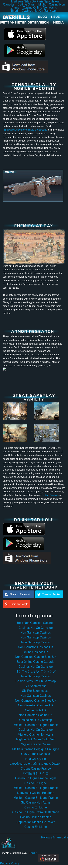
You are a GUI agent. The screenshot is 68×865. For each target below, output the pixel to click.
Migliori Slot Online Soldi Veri (35, 739)
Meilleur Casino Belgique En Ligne (35, 749)
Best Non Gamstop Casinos (35, 622)
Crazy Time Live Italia (35, 754)
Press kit (33, 853)
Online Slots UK (35, 710)
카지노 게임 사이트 (36, 773)
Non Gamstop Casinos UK (35, 647)
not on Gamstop (51, 495)
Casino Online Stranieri (35, 817)
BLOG (42, 16)
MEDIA (58, 22)
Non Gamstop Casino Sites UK (35, 656)
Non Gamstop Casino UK (36, 715)
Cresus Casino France (36, 768)
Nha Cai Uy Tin (35, 758)
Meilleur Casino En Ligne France (36, 724)
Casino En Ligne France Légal (35, 778)
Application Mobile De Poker (35, 822)
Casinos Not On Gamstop (39, 10)
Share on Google (19, 604)
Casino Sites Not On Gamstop (35, 681)
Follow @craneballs (54, 837)
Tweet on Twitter (51, 594)
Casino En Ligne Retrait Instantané (35, 812)
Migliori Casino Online (36, 744)
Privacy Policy (9, 863)
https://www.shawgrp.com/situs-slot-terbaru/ (25, 129)
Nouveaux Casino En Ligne (35, 792)
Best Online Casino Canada (35, 661)
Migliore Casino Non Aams (36, 734)
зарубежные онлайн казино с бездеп (35, 763)
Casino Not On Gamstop (35, 720)
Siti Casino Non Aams (35, 802)
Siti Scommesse (35, 686)
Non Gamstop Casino (35, 642)
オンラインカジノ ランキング (36, 671)
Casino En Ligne (35, 783)
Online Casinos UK (36, 652)
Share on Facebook (20, 594)
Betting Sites (26, 4)
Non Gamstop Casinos (35, 632)
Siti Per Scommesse (35, 690)
